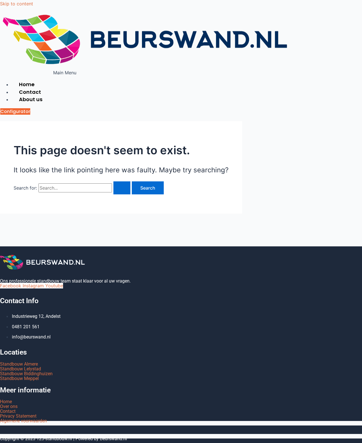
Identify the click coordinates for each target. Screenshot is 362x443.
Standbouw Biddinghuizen (26, 373)
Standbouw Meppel (19, 378)
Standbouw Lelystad (20, 369)
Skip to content (16, 3)
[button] (65, 72)
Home (6, 401)
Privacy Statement (18, 416)
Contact (8, 411)
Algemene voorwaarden (23, 421)
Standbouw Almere (19, 364)
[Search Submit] (121, 187)
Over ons (9, 406)
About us (30, 99)
